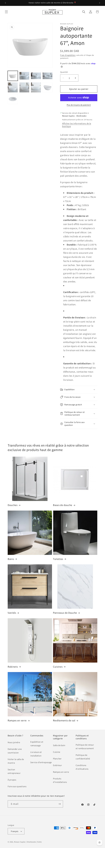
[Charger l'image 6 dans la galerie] (24, 87)
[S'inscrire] (59, 804)
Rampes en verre (17, 720)
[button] (6, 11)
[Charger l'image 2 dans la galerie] (24, 76)
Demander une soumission (15, 751)
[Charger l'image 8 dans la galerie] (48, 87)
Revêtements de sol (64, 720)
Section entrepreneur (14, 771)
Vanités (12, 612)
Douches (13, 505)
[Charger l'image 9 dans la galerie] (13, 99)
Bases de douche (62, 505)
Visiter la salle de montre (16, 761)
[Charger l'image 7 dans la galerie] (36, 87)
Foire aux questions (17, 786)
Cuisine (56, 752)
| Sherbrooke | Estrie (34, 842)
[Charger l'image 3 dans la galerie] (36, 76)
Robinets (13, 666)
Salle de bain (59, 745)
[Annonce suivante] (99, 3)
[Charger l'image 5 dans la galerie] (13, 87)
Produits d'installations (60, 780)
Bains (11, 559)
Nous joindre (14, 742)
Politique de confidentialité (83, 757)
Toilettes (58, 559)
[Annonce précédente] (5, 3)
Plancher (57, 758)
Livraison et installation (36, 754)
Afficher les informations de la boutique (76, 125)
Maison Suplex (19, 842)
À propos (12, 779)
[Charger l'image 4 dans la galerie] (48, 76)
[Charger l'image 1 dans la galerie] (13, 76)
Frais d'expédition (68, 55)
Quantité (64, 72)
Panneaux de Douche (65, 612)
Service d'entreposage (41, 762)
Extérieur (57, 765)
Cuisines (57, 666)
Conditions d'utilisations (82, 767)
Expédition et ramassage (36, 743)
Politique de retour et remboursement (85, 746)
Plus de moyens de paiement (79, 105)
